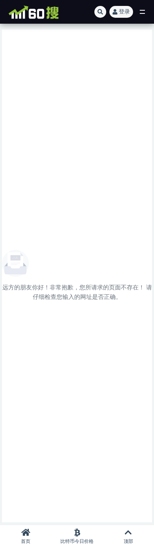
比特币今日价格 (77, 541)
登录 (124, 12)
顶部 (128, 541)
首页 (25, 541)
